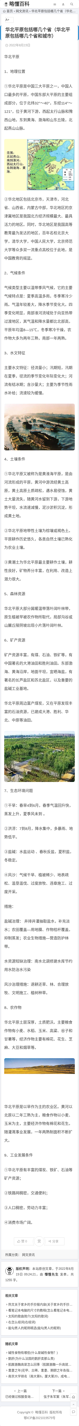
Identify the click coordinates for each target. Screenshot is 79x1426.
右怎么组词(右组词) (22, 1322)
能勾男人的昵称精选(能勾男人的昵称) (34, 1328)
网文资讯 (22, 11)
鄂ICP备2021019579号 (39, 1418)
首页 (10, 11)
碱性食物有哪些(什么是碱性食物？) (33, 1352)
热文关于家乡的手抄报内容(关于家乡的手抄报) (41, 1304)
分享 (55, 1241)
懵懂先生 (52, 1274)
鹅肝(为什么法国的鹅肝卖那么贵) (31, 1358)
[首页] (73, 1397)
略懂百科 (19, 4)
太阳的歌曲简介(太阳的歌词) (28, 1316)
